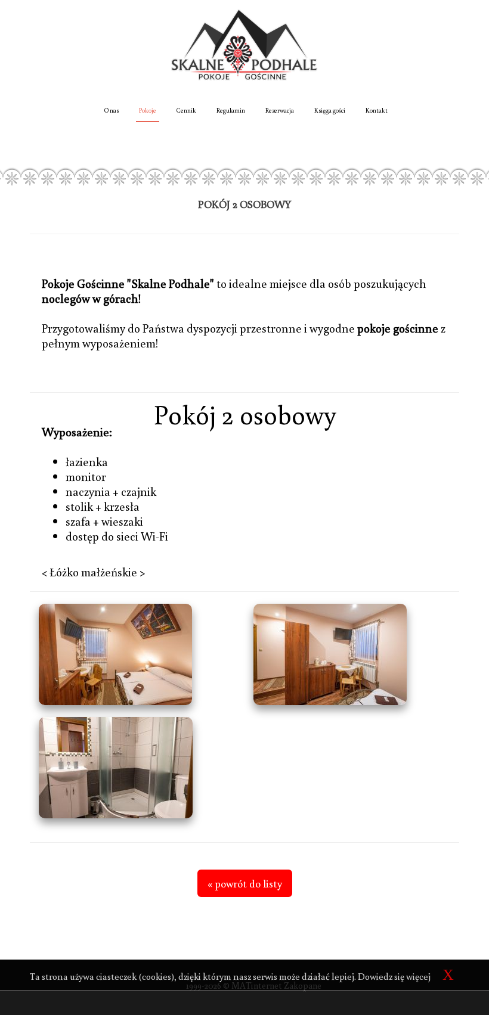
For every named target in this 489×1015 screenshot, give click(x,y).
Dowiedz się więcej (394, 976)
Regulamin (230, 110)
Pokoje (147, 110)
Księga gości (329, 110)
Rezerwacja (279, 110)
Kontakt (377, 110)
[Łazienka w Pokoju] (137, 767)
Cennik (186, 110)
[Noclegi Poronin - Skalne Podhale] (244, 43)
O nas (111, 110)
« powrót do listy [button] (245, 883)
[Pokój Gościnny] (137, 654)
